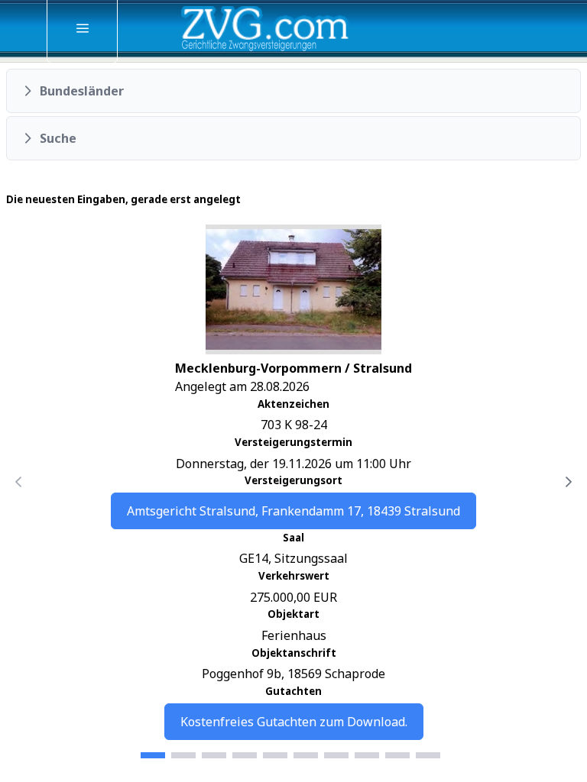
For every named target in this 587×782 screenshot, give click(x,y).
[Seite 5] (275, 755)
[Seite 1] (153, 755)
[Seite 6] (306, 755)
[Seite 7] (336, 755)
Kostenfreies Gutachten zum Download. (293, 721)
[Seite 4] (244, 755)
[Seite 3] (214, 755)
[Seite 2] (183, 755)
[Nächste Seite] (568, 482)
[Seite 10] (428, 755)
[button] (293, 91)
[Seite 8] (367, 755)
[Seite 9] (397, 755)
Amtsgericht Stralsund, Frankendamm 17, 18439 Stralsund (293, 510)
